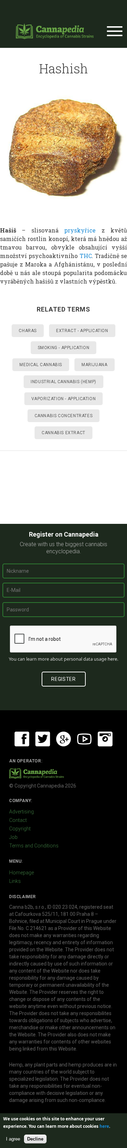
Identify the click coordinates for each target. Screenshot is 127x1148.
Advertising (21, 811)
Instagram (105, 739)
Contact (18, 820)
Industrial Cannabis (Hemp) (63, 381)
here (112, 659)
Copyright (20, 828)
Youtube (84, 739)
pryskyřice (80, 230)
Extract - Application (82, 330)
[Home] (54, 31)
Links (15, 881)
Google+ (63, 739)
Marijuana (94, 364)
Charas (28, 330)
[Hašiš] (63, 149)
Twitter (43, 739)
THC (86, 255)
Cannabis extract (63, 432)
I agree (13, 1139)
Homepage (21, 872)
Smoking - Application (64, 347)
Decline (35, 1139)
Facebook (22, 739)
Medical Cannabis (40, 364)
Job (13, 837)
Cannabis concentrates (64, 415)
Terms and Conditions (34, 846)
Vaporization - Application (63, 398)
